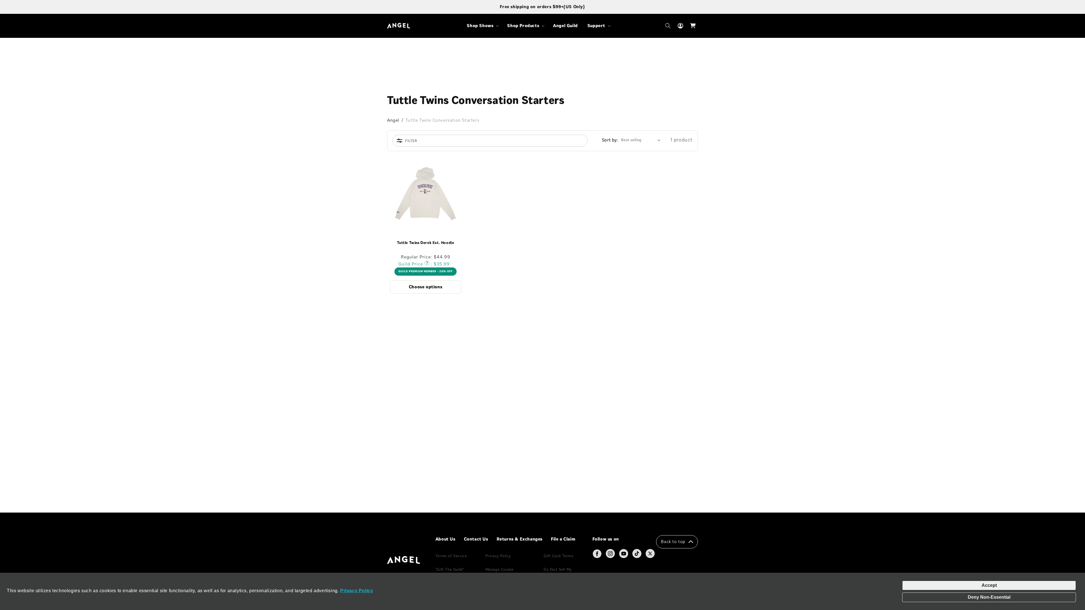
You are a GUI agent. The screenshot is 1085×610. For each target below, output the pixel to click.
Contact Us (476, 539)
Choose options (425, 286)
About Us (445, 539)
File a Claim (563, 539)
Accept (989, 585)
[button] (482, 25)
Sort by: (610, 140)
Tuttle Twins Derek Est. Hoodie (425, 242)
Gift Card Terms (559, 556)
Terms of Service (451, 556)
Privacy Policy (356, 590)
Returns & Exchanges (519, 539)
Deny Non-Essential (989, 597)
